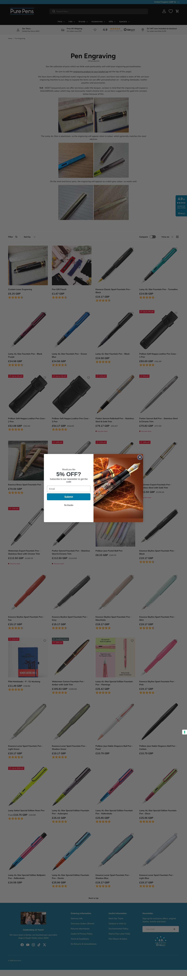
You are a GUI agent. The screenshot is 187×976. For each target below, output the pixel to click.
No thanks (68, 505)
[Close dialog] (140, 457)
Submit (68, 496)
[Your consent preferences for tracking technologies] (184, 732)
